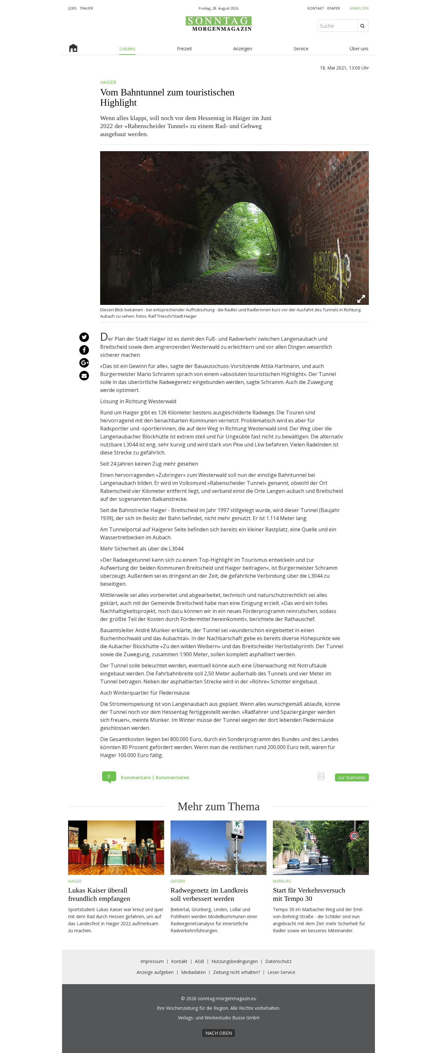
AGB (199, 961)
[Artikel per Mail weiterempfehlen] (84, 376)
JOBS (72, 8)
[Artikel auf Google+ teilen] (84, 363)
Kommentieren (172, 777)
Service (301, 48)
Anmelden (359, 8)
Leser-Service (281, 972)
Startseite (73, 48)
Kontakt (179, 961)
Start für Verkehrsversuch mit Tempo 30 (309, 894)
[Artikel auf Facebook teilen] (84, 350)
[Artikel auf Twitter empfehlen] (84, 337)
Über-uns (359, 48)
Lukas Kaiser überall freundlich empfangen (99, 894)
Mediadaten (193, 972)
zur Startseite (352, 777)
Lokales (127, 48)
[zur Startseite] (218, 30)
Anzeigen (242, 48)
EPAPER (333, 8)
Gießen (178, 881)
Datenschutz (278, 961)
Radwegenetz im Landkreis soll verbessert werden (209, 894)
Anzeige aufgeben (155, 972)
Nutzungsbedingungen (234, 961)
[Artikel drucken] (323, 777)
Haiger (75, 881)
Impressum (152, 961)
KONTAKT (315, 8)
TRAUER (86, 8)
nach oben (218, 1033)
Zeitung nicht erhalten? (236, 972)
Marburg (282, 881)
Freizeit (184, 48)
